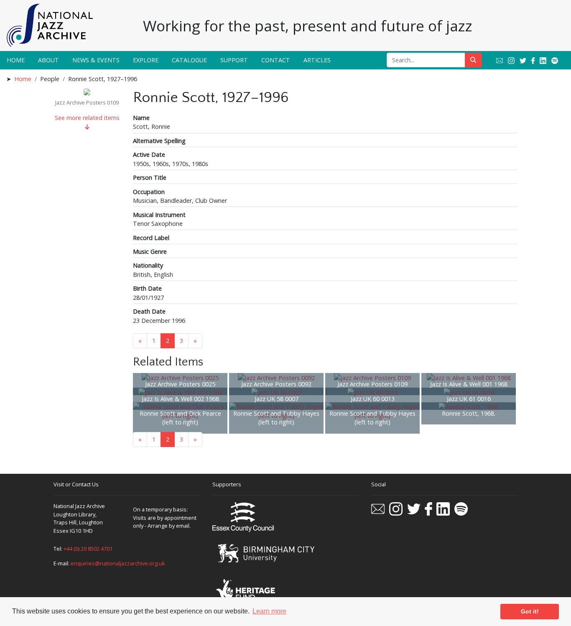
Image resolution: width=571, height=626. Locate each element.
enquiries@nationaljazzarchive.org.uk (118, 563)
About (48, 60)
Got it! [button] (530, 611)
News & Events (96, 60)
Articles (317, 60)
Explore (145, 60)
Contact (275, 60)
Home (16, 60)
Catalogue (189, 60)
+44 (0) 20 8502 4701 (88, 548)
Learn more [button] (269, 611)
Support (234, 60)
